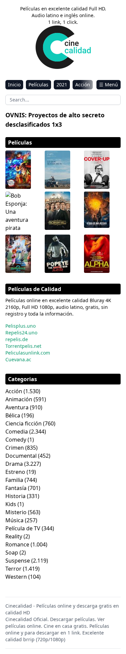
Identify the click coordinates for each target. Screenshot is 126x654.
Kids (10, 504)
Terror (13, 568)
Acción (82, 84)
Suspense (17, 560)
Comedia (16, 431)
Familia (14, 480)
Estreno (15, 472)
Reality (13, 536)
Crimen (14, 447)
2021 (61, 84)
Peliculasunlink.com (27, 353)
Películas (38, 84)
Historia (15, 496)
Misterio (16, 512)
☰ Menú (108, 84)
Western (16, 576)
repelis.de (16, 339)
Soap (11, 552)
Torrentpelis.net (23, 346)
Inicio (14, 84)
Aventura (17, 407)
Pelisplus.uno (20, 326)
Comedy (15, 439)
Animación (18, 399)
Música (14, 520)
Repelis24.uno (21, 332)
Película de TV (22, 528)
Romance (17, 544)
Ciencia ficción (23, 423)
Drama (14, 463)
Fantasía (16, 488)
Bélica (12, 415)
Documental (21, 455)
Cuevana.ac (18, 359)
